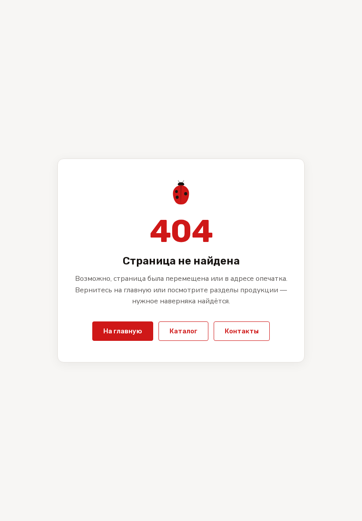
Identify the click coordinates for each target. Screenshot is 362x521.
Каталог (183, 331)
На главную (122, 331)
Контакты (242, 331)
